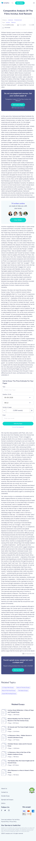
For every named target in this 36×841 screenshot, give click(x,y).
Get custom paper (18, 105)
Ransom (13, 22)
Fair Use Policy (16, 819)
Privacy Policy (13, 821)
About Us (4, 788)
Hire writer (20, 3)
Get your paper (18, 670)
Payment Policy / (5, 821)
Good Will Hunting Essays (9, 693)
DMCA (3, 803)
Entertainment (18, 20)
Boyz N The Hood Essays (8, 690)
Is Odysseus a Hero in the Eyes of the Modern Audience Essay (19, 753)
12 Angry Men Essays (8, 687)
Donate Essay (5, 796)
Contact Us (4, 792)
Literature (10, 20)
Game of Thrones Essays (23, 687)
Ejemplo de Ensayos (7, 800)
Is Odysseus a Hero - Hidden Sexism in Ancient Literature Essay (20, 736)
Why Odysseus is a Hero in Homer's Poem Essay (21, 771)
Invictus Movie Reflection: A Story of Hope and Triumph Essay (21, 711)
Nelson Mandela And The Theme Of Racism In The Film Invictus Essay (19, 720)
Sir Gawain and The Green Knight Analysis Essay (21, 728)
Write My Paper (18, 423)
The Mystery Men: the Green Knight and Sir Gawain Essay (21, 762)
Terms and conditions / (6, 819)
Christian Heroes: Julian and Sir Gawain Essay (20, 745)
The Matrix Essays (23, 690)
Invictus (8, 22)
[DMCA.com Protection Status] (32, 790)
